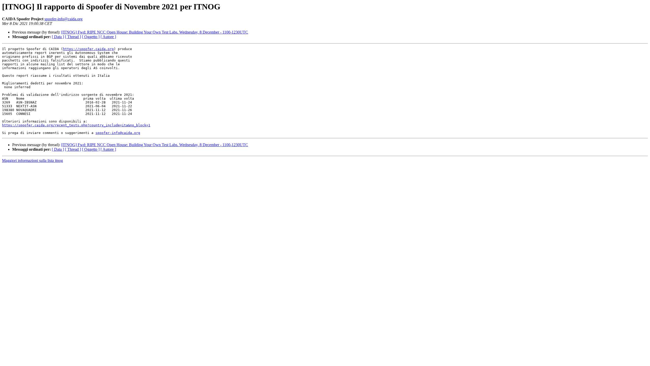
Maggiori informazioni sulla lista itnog (32, 160)
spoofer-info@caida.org (63, 19)
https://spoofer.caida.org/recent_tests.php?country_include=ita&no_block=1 (76, 125)
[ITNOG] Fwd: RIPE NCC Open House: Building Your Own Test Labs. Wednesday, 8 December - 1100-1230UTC (154, 32)
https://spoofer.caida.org (88, 49)
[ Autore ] (108, 37)
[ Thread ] (73, 37)
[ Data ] (58, 37)
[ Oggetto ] (91, 37)
